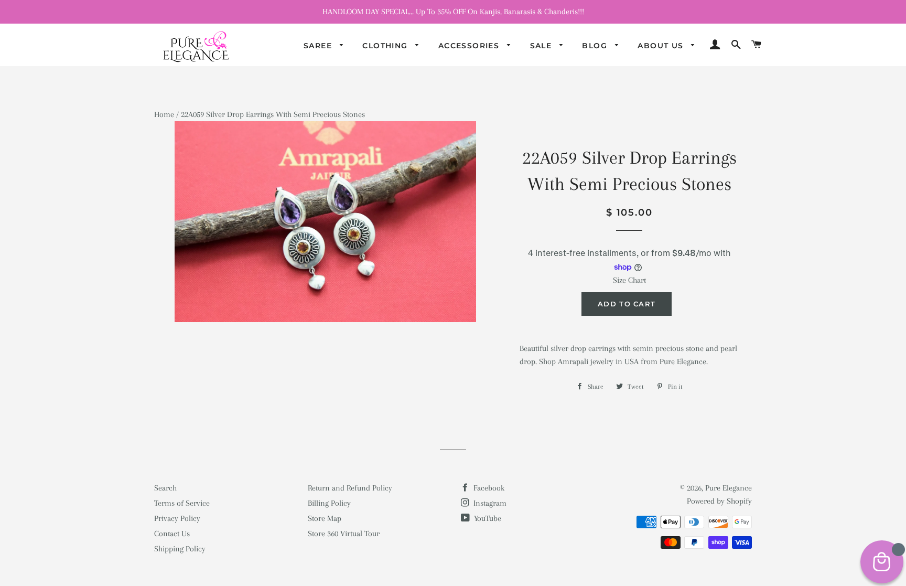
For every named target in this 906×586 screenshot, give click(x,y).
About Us (662, 45)
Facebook (487, 488)
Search (165, 488)
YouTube (486, 518)
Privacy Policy (177, 518)
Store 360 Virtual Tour (344, 533)
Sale (542, 45)
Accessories (470, 45)
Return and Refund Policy (350, 488)
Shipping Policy (180, 548)
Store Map (324, 518)
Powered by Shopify (719, 501)
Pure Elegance (728, 488)
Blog (596, 45)
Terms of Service (182, 503)
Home (164, 114)
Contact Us (172, 533)
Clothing (386, 45)
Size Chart (629, 280)
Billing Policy (329, 503)
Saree (319, 45)
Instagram (488, 503)
